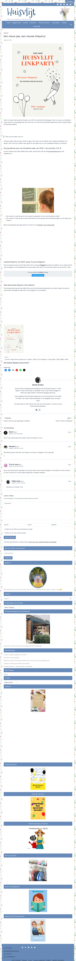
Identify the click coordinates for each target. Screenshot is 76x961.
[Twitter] (25, 947)
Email (30, 524)
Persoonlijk (36, 26)
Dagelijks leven (16, 22)
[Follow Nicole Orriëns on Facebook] (36, 410)
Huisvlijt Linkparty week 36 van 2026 (15, 654)
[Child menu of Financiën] (33, 23)
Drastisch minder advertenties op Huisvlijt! (16, 663)
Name (6, 524)
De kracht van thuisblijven (11, 657)
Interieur (25, 22)
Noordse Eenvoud (54, 151)
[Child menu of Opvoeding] (56, 23)
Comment (8, 503)
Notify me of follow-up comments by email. (19, 529)
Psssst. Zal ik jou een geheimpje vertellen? (17, 420)
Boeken (64, 22)
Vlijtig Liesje (16, 481)
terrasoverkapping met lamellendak (31, 646)
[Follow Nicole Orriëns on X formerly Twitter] (39, 410)
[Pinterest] (31, 947)
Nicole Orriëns (38, 385)
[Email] (34, 947)
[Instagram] (28, 947)
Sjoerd (11, 432)
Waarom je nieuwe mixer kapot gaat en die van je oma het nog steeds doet (26, 660)
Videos (6, 674)
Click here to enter (38, 275)
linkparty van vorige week (46, 225)
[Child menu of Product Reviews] (44, 23)
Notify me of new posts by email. (15, 533)
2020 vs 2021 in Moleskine (64, 420)
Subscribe (8, 558)
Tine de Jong (13, 464)
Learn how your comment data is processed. (42, 542)
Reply (69, 432)
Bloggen (6, 33)
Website (53, 524)
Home (8, 22)
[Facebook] (22, 947)
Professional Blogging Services (11, 951)
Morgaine (12, 446)
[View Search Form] (71, 24)
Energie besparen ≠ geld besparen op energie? (18, 666)
